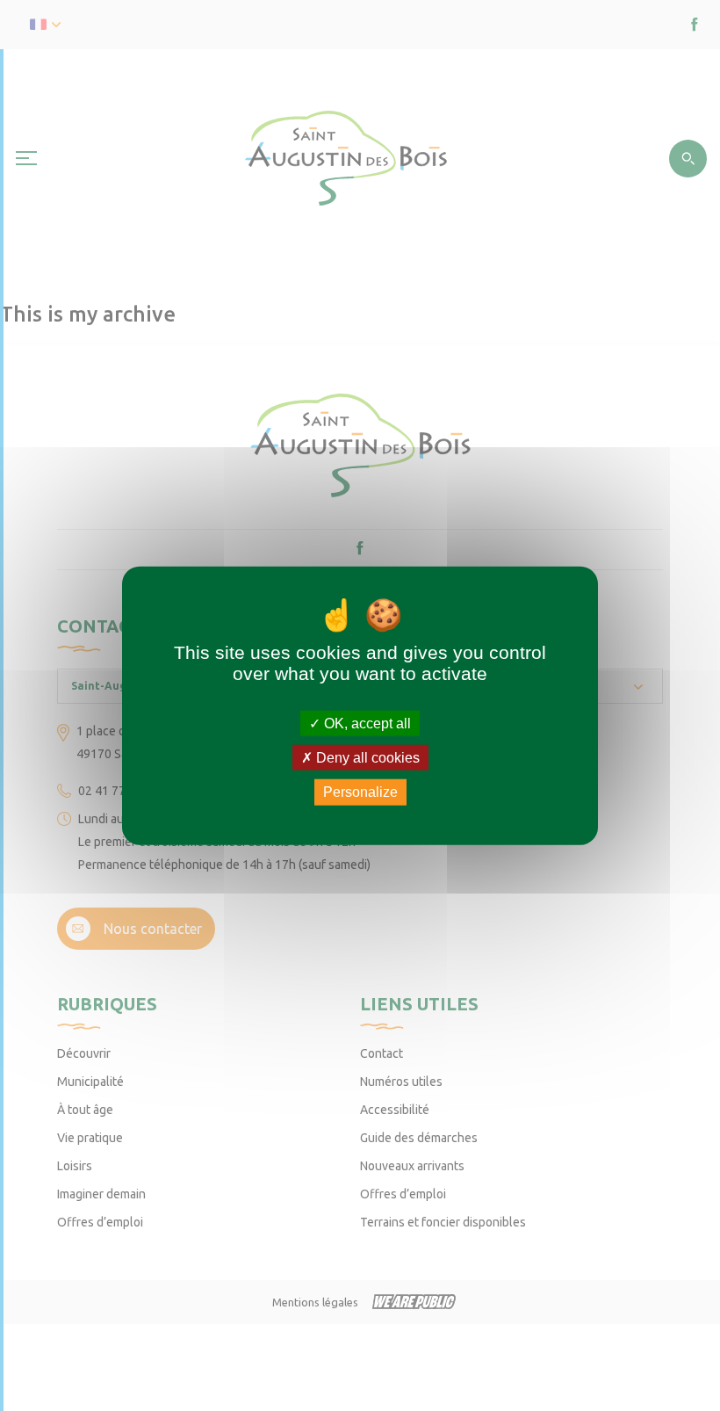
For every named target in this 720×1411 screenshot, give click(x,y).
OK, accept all (365, 723)
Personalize (360, 792)
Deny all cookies (366, 757)
